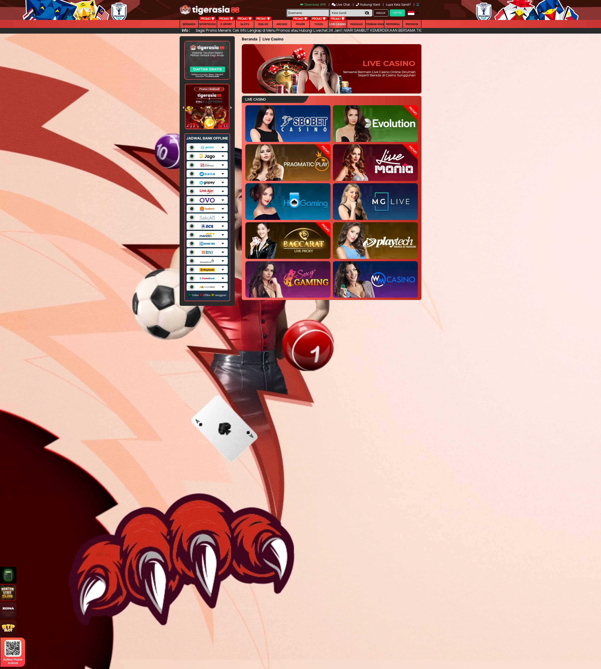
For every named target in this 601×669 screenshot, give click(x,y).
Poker (300, 24)
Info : (186, 30)
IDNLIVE (263, 24)
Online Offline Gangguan (208, 295)
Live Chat (342, 4)
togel (319, 24)
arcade (281, 24)
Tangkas (356, 24)
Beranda (189, 24)
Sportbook (207, 24)
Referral (393, 24)
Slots (244, 24)
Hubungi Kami (370, 4)
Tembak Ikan (375, 24)
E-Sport (226, 24)
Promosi (412, 24)
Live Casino (337, 24)
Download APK (315, 4)
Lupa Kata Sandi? (399, 4)
